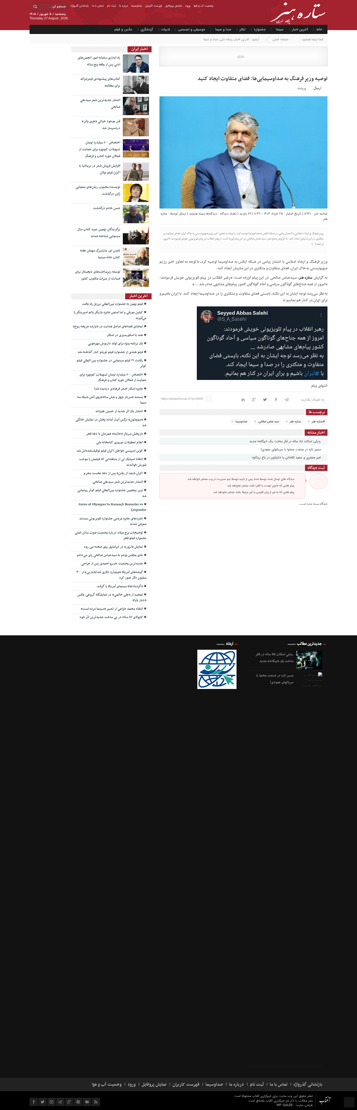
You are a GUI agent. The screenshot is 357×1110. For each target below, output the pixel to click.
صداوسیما (136, 6)
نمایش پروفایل (173, 6)
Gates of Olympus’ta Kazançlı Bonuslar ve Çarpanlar (112, 507)
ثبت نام (111, 6)
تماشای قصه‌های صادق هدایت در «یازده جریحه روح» (108, 326)
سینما (280, 29)
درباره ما (123, 6)
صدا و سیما (223, 29)
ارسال (317, 88)
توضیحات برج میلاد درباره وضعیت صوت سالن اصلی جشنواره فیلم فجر (110, 535)
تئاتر (242, 29)
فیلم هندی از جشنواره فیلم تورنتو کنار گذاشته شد (110, 352)
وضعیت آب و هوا (203, 6)
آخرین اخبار (300, 29)
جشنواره (260, 29)
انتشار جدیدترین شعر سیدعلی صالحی (118, 482)
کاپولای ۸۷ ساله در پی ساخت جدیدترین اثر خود (111, 617)
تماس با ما (98, 6)
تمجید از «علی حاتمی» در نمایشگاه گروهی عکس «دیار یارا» (111, 597)
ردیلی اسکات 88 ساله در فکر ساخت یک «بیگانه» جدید (285, 441)
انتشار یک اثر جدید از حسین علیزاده (119, 411)
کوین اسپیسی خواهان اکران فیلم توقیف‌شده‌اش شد (110, 451)
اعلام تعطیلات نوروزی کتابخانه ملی (119, 442)
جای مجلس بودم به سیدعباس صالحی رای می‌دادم (110, 555)
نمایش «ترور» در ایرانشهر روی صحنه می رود (113, 547)
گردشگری (147, 29)
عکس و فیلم (123, 29)
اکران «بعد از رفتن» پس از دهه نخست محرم (113, 473)
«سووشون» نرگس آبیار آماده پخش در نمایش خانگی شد (111, 422)
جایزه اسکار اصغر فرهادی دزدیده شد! (118, 389)
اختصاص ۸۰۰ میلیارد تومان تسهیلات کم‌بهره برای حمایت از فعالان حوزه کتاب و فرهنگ (99, 149)
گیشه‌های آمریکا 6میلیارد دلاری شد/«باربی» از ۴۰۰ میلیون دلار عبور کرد (111, 575)
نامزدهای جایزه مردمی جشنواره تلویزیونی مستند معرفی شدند (112, 521)
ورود (188, 6)
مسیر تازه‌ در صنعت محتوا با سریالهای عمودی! (291, 449)
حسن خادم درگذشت (106, 208)
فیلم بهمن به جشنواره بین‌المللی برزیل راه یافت (112, 304)
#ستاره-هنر (318, 421)
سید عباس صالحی (268, 421)
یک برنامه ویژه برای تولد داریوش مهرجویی (115, 343)
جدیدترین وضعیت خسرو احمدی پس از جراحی (112, 564)
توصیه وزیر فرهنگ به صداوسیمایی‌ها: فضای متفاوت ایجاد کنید (262, 78)
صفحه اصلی (280, 39)
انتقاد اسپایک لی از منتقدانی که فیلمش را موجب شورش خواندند (112, 462)
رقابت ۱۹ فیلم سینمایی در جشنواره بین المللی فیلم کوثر (111, 363)
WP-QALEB (285, 1105)
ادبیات (165, 29)
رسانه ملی (226, 39)
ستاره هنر (295, 421)
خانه (319, 29)
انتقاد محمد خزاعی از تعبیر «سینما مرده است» (112, 609)
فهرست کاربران (153, 6)
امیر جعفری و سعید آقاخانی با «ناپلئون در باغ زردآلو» (287, 457)
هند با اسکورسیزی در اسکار (125, 335)
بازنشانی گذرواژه (80, 6)
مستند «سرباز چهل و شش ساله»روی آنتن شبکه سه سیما (111, 400)
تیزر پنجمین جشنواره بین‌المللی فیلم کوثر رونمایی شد (111, 493)
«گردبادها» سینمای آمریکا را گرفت (120, 586)
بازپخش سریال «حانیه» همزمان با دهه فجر (114, 434)
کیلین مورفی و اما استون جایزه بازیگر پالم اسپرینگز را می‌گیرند (110, 315)
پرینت (302, 88)
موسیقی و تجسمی (191, 29)
